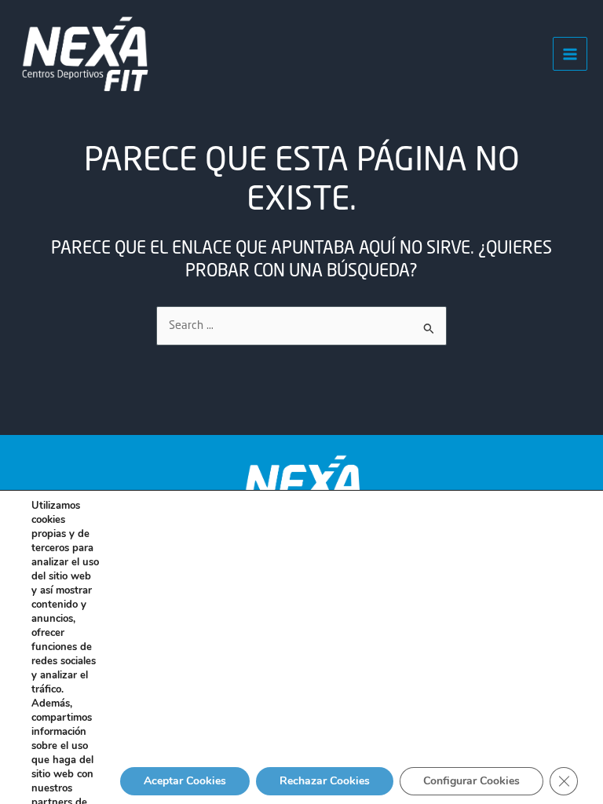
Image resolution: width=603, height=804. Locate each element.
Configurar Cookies (471, 780)
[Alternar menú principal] (570, 54)
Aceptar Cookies (185, 780)
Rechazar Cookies (325, 780)
